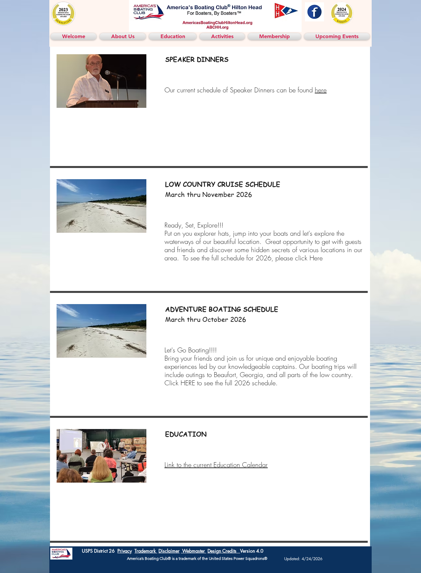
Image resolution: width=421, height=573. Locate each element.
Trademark (146, 551)
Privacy (124, 551)
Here (318, 257)
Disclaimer (169, 551)
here (321, 89)
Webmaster (193, 551)
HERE (188, 382)
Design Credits (224, 551)
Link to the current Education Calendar (216, 464)
